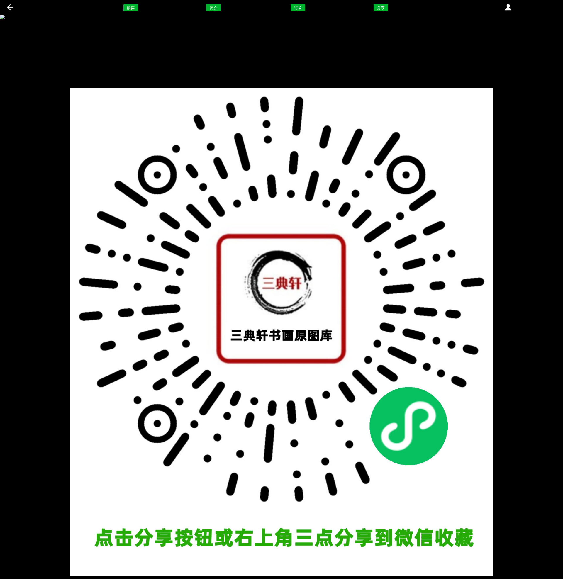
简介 (213, 8)
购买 (131, 8)
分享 (381, 8)
